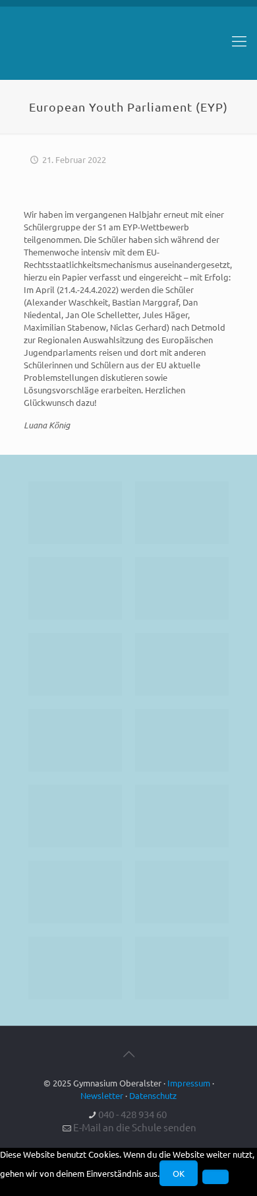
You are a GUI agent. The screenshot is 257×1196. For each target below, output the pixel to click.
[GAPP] (75, 816)
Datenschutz (153, 1095)
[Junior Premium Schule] (182, 664)
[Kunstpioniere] (75, 892)
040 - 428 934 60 (132, 1114)
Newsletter (101, 1095)
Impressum (188, 1082)
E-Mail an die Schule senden (134, 1127)
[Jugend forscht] (75, 968)
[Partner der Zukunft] (182, 968)
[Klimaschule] (182, 588)
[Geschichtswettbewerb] (182, 892)
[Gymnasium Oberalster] (128, 46)
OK (179, 1173)
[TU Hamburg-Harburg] (75, 740)
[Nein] (215, 1177)
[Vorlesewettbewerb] (182, 816)
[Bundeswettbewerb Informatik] (75, 512)
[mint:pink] (75, 664)
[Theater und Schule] (182, 740)
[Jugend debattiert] (182, 512)
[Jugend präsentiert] (75, 588)
